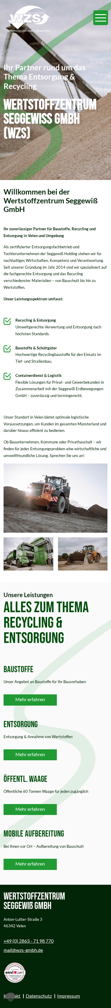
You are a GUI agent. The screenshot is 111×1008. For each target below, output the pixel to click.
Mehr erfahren (30, 699)
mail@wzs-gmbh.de (23, 950)
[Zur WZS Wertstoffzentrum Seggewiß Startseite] (29, 18)
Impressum (68, 996)
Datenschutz (39, 996)
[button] (10, 997)
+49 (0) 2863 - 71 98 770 (29, 941)
